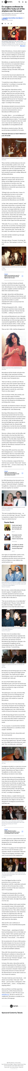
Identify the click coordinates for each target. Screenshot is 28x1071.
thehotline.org (5, 994)
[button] (2, 2)
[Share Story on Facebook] (2, 24)
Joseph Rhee (5, 18)
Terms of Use (6, 1067)
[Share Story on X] (5, 24)
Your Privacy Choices (14, 1067)
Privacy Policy (18, 1062)
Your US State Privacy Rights (7, 1064)
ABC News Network (11, 1062)
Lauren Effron (4, 19)
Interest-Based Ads (8, 1065)
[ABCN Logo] (8, 2)
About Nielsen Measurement (17, 1065)
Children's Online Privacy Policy (19, 1064)
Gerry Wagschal (19, 18)
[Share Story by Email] (8, 24)
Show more (22, 45)
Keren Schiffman (12, 18)
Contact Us (21, 1067)
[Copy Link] (11, 24)
